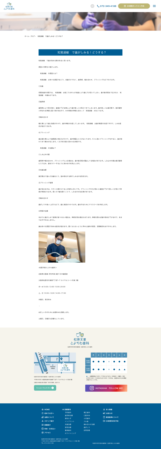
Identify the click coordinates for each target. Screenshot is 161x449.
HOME (47, 409)
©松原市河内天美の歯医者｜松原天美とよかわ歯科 (106, 443)
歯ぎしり (87, 427)
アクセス (47, 432)
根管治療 (68, 427)
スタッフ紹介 (49, 421)
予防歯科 (68, 412)
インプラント (69, 421)
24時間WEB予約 (112, 421)
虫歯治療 (68, 424)
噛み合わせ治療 (89, 424)
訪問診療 (87, 430)
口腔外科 (87, 415)
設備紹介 (47, 425)
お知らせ (109, 413)
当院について (49, 417)
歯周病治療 (69, 415)
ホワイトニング (70, 433)
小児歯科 (87, 418)
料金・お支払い (50, 428)
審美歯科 (68, 430)
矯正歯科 (87, 412)
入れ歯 (86, 421)
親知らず (68, 418)
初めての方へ (49, 413)
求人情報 (109, 409)
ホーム (27, 36)
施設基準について (112, 417)
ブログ (32, 36)
